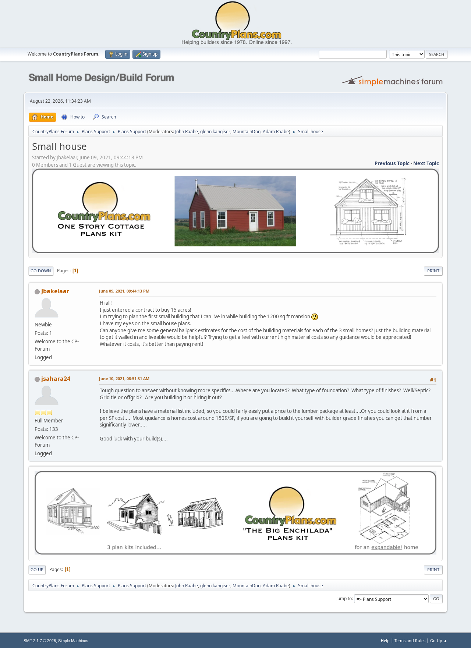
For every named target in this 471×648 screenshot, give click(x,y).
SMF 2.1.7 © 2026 (40, 640)
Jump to (344, 598)
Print (433, 270)
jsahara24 (55, 379)
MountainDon (247, 131)
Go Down (41, 270)
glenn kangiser (215, 131)
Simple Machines (73, 640)
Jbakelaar (55, 291)
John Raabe (186, 131)
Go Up (37, 569)
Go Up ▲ (438, 640)
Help (385, 640)
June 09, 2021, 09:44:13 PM (124, 291)
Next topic (426, 163)
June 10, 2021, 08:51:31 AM (124, 378)
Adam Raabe (276, 131)
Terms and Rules (409, 640)
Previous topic (392, 163)
